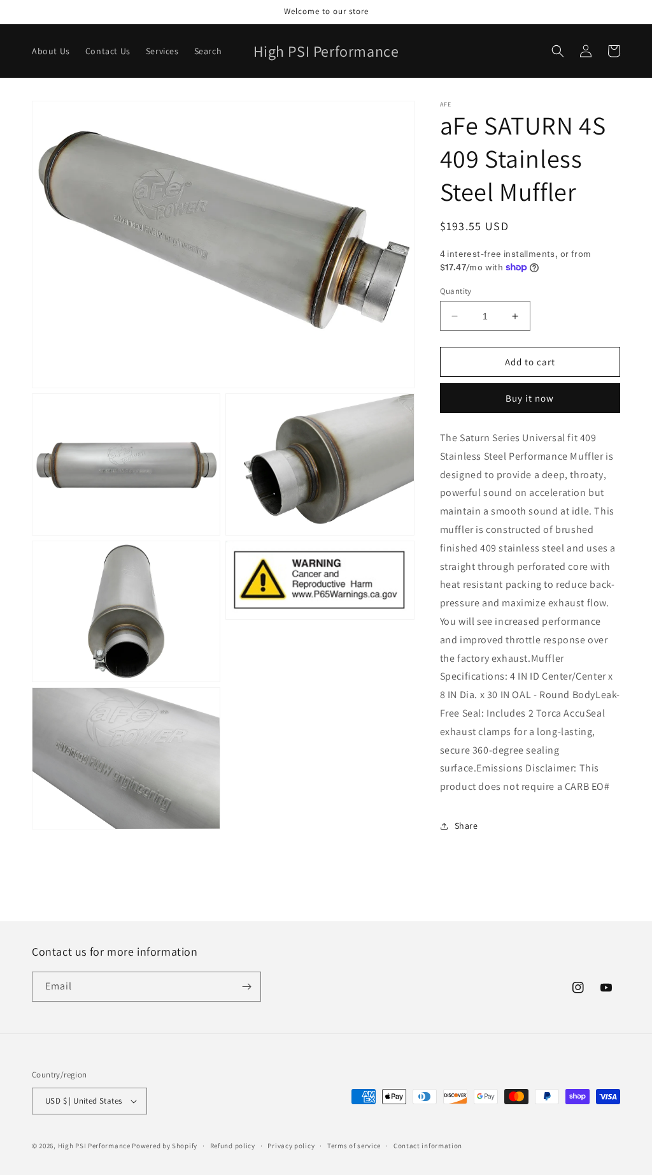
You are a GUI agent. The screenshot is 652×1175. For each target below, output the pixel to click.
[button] (558, 51)
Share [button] (466, 825)
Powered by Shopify (164, 1145)
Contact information (427, 1145)
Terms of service (354, 1145)
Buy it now (530, 398)
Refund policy (232, 1145)
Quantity (456, 291)
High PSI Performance (94, 1145)
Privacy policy (291, 1145)
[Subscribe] (246, 987)
